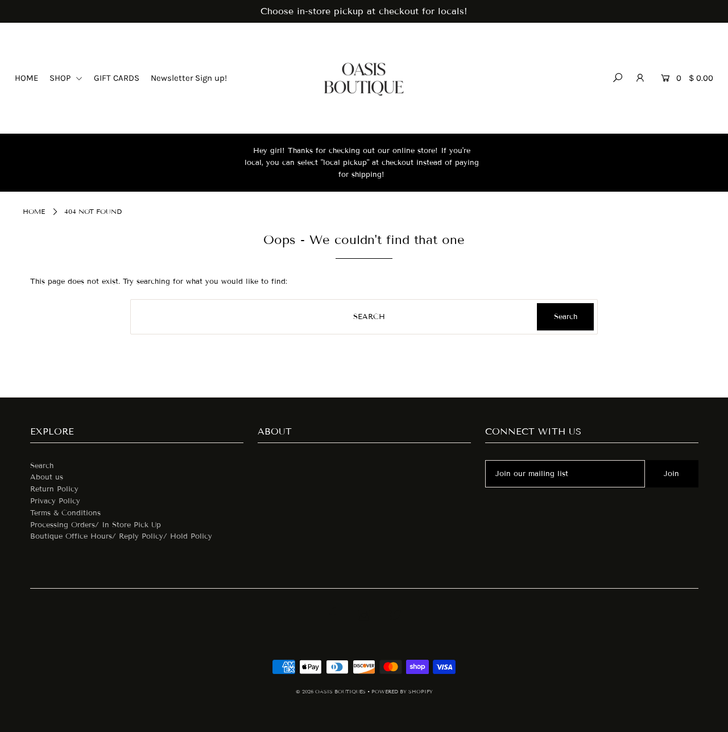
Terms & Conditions (65, 513)
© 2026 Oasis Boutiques (331, 691)
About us (46, 477)
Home (34, 211)
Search (41, 465)
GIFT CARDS (116, 78)
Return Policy (54, 489)
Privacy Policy (55, 501)
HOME (26, 78)
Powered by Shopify (402, 691)
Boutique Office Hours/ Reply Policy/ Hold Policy (121, 536)
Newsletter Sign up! (189, 78)
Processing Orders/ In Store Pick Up (95, 525)
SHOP (61, 78)
